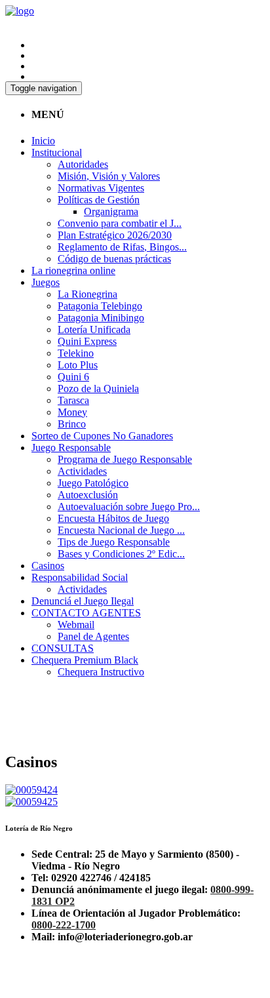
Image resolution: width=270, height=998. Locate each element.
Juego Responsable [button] (71, 447)
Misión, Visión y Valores (109, 176)
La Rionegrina (87, 294)
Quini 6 (73, 376)
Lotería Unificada (94, 329)
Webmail (76, 624)
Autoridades (83, 164)
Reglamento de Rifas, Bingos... (122, 246)
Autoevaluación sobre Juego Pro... (129, 506)
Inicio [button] (43, 140)
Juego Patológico (93, 483)
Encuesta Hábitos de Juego (113, 518)
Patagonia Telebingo (100, 305)
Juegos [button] (45, 282)
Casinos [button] (47, 565)
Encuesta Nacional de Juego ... (121, 530)
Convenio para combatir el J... (120, 223)
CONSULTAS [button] (62, 648)
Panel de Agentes (93, 636)
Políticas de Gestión (99, 199)
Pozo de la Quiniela (98, 388)
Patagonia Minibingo (101, 317)
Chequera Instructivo (101, 671)
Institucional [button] (56, 152)
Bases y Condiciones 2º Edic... (121, 553)
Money (72, 412)
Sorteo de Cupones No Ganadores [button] (102, 435)
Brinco (72, 423)
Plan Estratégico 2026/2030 (115, 235)
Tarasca (73, 400)
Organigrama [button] (111, 211)
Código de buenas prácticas (114, 258)
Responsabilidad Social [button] (79, 577)
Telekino (76, 353)
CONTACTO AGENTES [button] (86, 612)
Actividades (82, 471)
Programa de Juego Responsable (125, 459)
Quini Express (87, 341)
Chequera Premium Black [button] (84, 660)
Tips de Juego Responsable (114, 542)
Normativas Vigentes (101, 187)
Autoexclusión (88, 494)
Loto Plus (78, 364)
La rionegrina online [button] (73, 270)
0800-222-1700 (63, 924)
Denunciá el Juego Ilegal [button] (82, 601)
